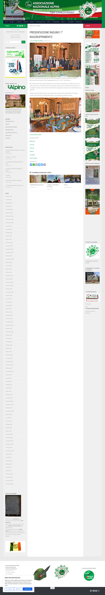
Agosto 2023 (9, 295)
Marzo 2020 (9, 431)
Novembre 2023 (10, 285)
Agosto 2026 (9, 196)
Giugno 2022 (9, 341)
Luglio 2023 (9, 298)
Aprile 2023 (9, 308)
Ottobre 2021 (9, 368)
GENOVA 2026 (79, 22)
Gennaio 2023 (9, 318)
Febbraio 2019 (10, 474)
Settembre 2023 (10, 292)
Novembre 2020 (10, 404)
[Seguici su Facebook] (17, 26)
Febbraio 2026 (10, 209)
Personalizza (9, 589)
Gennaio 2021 (9, 398)
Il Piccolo (32, 144)
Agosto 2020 (9, 414)
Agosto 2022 (9, 335)
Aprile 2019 (9, 467)
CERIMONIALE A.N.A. (9, 121)
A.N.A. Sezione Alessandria (37, 40)
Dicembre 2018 (10, 480)
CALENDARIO (71, 22)
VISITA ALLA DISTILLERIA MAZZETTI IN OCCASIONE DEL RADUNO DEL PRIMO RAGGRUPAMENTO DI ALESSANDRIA (13, 111)
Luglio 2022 (9, 338)
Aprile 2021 (9, 388)
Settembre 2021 (10, 371)
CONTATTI (32, 22)
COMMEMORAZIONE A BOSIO (37, 185)
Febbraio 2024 (10, 275)
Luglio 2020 (9, 417)
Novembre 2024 (10, 252)
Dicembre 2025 (10, 216)
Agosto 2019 (9, 454)
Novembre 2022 (10, 325)
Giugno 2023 (9, 302)
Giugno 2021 (9, 381)
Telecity (32, 151)
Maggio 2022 (9, 345)
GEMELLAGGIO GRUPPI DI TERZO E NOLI (15, 185)
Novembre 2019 (10, 444)
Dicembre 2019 (10, 441)
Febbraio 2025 (10, 242)
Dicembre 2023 (10, 282)
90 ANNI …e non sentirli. (11, 157)
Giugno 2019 (9, 460)
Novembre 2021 (10, 365)
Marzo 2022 (9, 351)
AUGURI (66, 185)
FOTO (6, 22)
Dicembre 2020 (10, 401)
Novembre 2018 (10, 484)
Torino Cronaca (33, 158)
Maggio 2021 (9, 384)
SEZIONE (12, 22)
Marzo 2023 (9, 312)
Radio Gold (32, 141)
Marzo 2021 (9, 391)
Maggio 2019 (9, 464)
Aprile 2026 (9, 206)
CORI (48, 22)
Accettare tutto (27, 589)
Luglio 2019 (9, 457)
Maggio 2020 (9, 424)
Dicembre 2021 (10, 361)
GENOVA (8, 175)
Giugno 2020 (9, 421)
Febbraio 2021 (10, 394)
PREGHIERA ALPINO (9, 129)
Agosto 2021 (9, 374)
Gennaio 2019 (9, 477)
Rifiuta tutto (18, 589)
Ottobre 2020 (9, 408)
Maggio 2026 (9, 203)
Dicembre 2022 (10, 322)
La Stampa (32, 154)
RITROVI (63, 22)
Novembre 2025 (10, 219)
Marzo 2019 (9, 470)
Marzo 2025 (9, 239)
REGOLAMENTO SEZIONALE (11, 127)
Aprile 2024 (9, 269)
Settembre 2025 (10, 222)
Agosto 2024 (9, 262)
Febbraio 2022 (10, 355)
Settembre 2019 (10, 450)
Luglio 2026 (9, 199)
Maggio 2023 (9, 305)
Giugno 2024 (9, 265)
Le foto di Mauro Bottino (35, 134)
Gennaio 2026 (9, 212)
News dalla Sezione (35, 26)
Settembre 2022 (10, 331)
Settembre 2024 (10, 259)
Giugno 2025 (9, 229)
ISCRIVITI (26, 22)
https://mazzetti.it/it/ (9, 92)
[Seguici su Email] (22, 26)
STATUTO (7, 124)
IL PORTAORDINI (55, 22)
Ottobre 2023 (9, 289)
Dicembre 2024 (10, 249)
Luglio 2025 (9, 226)
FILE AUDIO (7, 138)
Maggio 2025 (9, 232)
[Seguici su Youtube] (20, 26)
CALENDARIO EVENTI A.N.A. (11, 132)
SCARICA (19, 22)
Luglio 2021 (9, 378)
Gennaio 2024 (9, 279)
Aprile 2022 (9, 348)
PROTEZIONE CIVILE (40, 22)
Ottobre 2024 (9, 255)
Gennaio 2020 (9, 437)
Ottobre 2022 (9, 328)
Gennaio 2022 (9, 358)
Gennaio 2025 (9, 246)
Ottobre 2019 (9, 447)
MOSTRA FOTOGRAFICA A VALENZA (14, 180)
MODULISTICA (8, 135)
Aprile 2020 (9, 427)
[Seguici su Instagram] (24, 26)
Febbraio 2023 (10, 315)
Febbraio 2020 (10, 434)
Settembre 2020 (10, 411)
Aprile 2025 (9, 236)
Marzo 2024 (9, 272)
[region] (18, 583)
